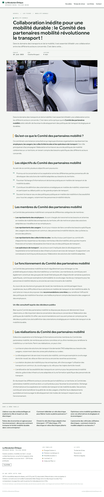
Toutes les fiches (79, 450)
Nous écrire (77, 453)
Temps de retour (79, 4)
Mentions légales (79, 456)
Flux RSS (7, 465)
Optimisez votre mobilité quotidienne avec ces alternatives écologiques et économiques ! (85, 414)
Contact (99, 4)
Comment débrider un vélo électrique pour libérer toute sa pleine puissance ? (52, 413)
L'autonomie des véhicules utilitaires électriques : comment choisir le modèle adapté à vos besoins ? (85, 423)
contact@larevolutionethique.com (92, 491)
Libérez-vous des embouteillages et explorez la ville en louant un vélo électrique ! (16, 414)
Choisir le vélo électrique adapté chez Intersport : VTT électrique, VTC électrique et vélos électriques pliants (51, 423)
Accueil (16, 13)
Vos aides (68, 4)
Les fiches (90, 4)
